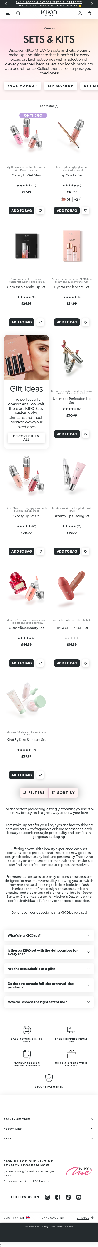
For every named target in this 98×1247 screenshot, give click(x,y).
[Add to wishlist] (40, 210)
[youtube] (78, 1197)
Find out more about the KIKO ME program (27, 1181)
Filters (37, 792)
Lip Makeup (61, 86)
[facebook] (57, 1197)
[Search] (18, 13)
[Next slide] (91, 3)
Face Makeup (22, 86)
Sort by (66, 792)
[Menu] (8, 13)
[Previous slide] (6, 3)
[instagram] (47, 1197)
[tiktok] (68, 1197)
